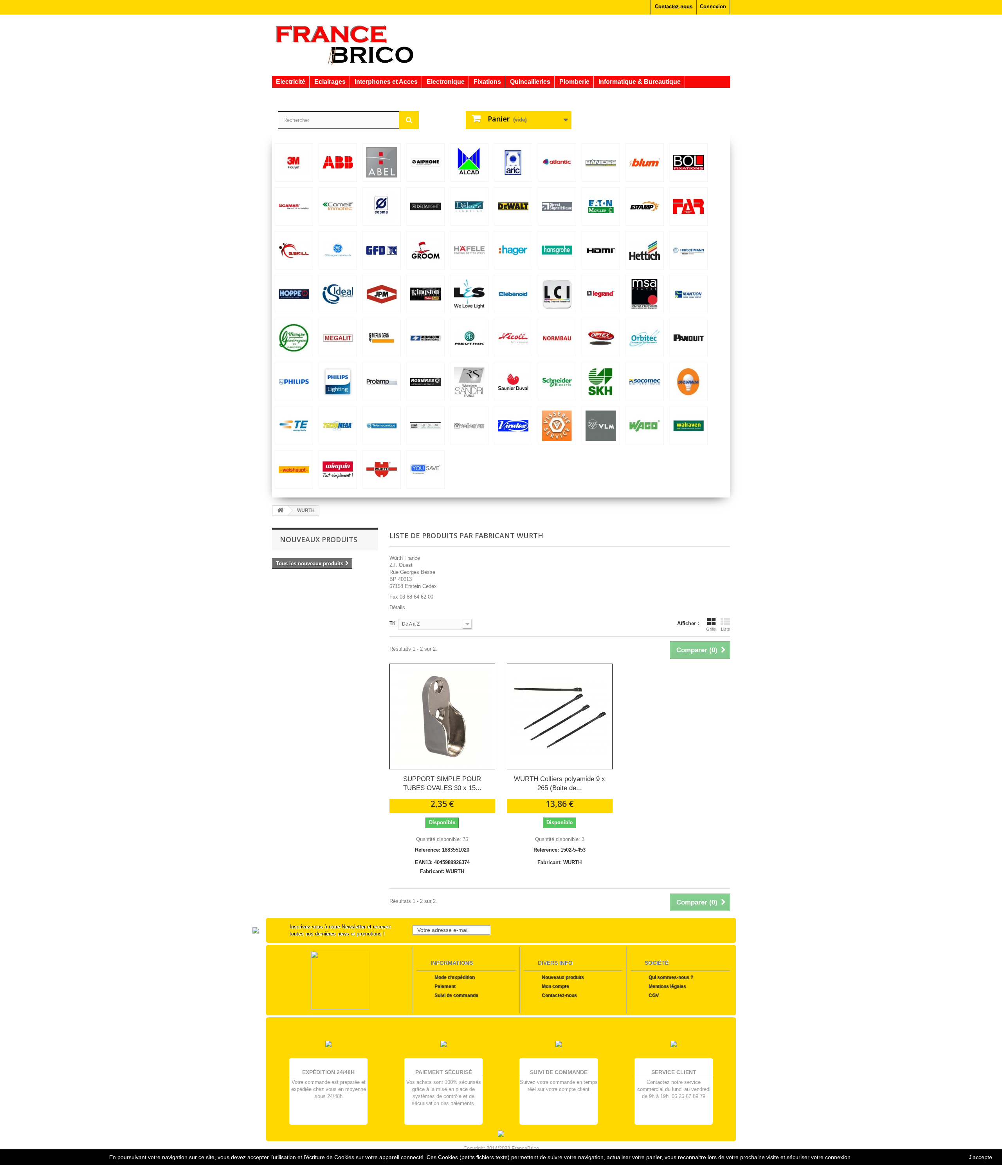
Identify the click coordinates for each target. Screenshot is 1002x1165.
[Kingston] (425, 294)
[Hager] (513, 250)
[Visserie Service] (557, 426)
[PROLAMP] (382, 382)
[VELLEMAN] (469, 426)
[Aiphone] (425, 163)
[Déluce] (469, 206)
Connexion (713, 6)
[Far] (688, 206)
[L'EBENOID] (513, 294)
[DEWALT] (513, 206)
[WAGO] (645, 426)
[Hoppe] (294, 294)
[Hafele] (469, 250)
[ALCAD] (469, 163)
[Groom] (425, 250)
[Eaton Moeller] (601, 206)
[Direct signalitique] (557, 206)
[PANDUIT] (688, 338)
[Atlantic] (557, 163)
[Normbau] (557, 338)
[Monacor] (425, 338)
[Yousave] (425, 470)
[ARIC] (513, 163)
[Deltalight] (425, 206)
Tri (392, 623)
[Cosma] (382, 206)
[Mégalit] (338, 338)
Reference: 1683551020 (442, 850)
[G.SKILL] (294, 250)
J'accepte (980, 1157)
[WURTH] (382, 470)
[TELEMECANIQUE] (382, 426)
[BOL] (688, 163)
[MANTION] (688, 294)
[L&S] (469, 294)
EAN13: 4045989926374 (442, 862)
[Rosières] (425, 382)
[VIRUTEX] (513, 426)
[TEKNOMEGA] (338, 426)
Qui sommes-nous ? (671, 977)
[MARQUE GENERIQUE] (294, 338)
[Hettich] (645, 250)
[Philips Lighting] (338, 382)
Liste (725, 629)
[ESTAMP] (645, 206)
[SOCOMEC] (645, 382)
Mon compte (555, 986)
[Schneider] (557, 382)
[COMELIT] (338, 206)
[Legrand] (601, 294)
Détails (397, 607)
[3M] (294, 163)
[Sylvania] (688, 382)
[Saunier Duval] (513, 382)
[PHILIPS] (294, 382)
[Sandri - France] (469, 382)
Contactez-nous (673, 6)
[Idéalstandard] (338, 294)
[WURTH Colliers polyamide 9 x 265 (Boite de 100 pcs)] (560, 716)
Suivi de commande (456, 995)
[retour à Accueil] (280, 511)
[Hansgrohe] (557, 250)
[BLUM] (645, 163)
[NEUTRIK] (469, 338)
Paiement (445, 986)
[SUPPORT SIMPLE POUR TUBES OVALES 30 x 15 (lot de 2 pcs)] (442, 716)
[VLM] (601, 426)
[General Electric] (338, 250)
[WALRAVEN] (688, 426)
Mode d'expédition (454, 977)
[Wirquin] (338, 470)
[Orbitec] (645, 338)
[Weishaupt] (294, 470)
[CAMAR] (294, 206)
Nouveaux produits (318, 539)
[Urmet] (425, 426)
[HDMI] (601, 250)
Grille (711, 629)
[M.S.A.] (645, 294)
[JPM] (382, 294)
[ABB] (338, 163)
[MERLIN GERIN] (382, 338)
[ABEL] (382, 163)
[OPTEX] (601, 338)
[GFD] (382, 250)
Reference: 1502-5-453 (559, 850)
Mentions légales (667, 986)
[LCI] (557, 294)
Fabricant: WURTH (442, 871)
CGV (654, 995)
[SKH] (601, 382)
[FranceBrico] (344, 44)
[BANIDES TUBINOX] (601, 163)
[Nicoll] (513, 338)
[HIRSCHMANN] (688, 250)
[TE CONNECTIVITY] (294, 426)
